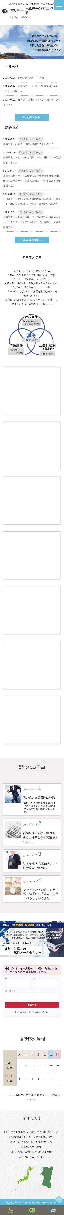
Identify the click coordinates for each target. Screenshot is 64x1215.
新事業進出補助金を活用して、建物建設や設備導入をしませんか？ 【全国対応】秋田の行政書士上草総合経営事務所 (32, 222)
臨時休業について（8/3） (31, 77)
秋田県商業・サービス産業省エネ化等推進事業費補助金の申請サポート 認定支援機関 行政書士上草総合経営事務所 (32, 180)
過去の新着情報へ (32, 240)
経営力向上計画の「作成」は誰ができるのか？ (28, 144)
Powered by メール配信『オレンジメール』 (32, 1012)
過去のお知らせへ (32, 117)
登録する (32, 1005)
